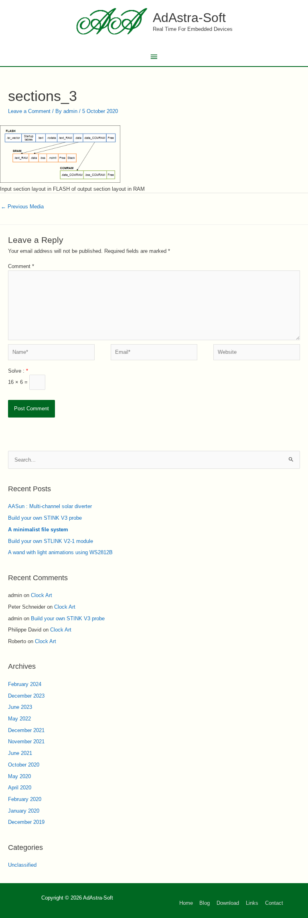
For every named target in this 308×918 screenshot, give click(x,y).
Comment (21, 266)
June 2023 (20, 707)
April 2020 (19, 788)
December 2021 (26, 730)
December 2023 (26, 696)
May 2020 (19, 776)
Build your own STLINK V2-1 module (50, 541)
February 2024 (24, 684)
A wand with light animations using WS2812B (60, 552)
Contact (274, 903)
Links (252, 903)
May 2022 (19, 719)
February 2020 (24, 799)
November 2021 (26, 741)
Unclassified (22, 865)
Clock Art (41, 595)
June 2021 (20, 753)
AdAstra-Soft (189, 17)
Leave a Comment (29, 111)
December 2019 (26, 822)
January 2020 (23, 811)
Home (186, 903)
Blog (204, 903)
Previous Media (22, 207)
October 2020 (23, 765)
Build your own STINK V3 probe (45, 518)
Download (228, 903)
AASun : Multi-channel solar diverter (50, 506)
